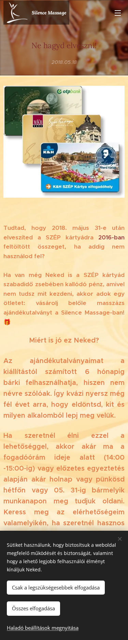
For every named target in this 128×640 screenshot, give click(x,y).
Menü (118, 12)
